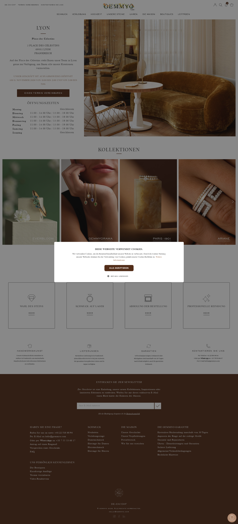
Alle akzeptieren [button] (119, 268)
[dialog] (119, 262)
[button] (119, 276)
